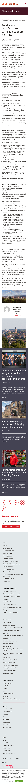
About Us (5, 737)
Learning (5, 685)
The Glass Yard (7, 646)
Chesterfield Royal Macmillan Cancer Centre (13, 649)
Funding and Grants (8, 569)
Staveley (5, 633)
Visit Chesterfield (7, 709)
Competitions (6, 725)
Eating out (6, 719)
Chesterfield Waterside (9, 625)
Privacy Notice (7, 748)
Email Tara (18, 315)
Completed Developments (10, 641)
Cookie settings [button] (9, 781)
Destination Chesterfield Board (11, 596)
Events (5, 717)
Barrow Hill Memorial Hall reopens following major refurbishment (13, 424)
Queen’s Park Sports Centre (10, 660)
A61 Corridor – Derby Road (10, 665)
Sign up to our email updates (11, 526)
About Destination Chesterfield (11, 594)
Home (4, 735)
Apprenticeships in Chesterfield (11, 699)
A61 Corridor (6, 657)
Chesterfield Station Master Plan (12, 630)
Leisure (5, 688)
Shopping (5, 714)
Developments (7, 622)
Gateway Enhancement (9, 668)
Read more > (5, 397)
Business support (8, 566)
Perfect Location (7, 556)
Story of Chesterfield (8, 693)
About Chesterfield (8, 683)
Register (5, 742)
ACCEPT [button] (19, 781)
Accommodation (7, 711)
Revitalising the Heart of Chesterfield (13, 635)
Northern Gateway (8, 643)
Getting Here (6, 722)
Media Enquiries (7, 602)
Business (5, 545)
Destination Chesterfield (10, 4)
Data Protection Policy (9, 745)
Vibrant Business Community (11, 561)
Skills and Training (8, 572)
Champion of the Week (9, 610)
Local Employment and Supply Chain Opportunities (13, 575)
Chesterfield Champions (9, 604)
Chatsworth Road (8, 673)
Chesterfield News (5, 19)
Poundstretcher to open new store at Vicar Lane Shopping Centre (14, 472)
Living (4, 691)
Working (5, 696)
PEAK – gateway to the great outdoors (13, 628)
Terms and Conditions (9, 753)
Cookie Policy (6, 750)
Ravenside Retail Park (9, 662)
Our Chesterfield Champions (10, 612)
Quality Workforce (8, 558)
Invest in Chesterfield (8, 553)
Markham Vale (7, 638)
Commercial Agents (8, 551)
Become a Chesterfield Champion (12, 607)
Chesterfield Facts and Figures (11, 564)
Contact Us (6, 740)
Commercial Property (9, 548)
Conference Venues (8, 578)
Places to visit (7, 727)
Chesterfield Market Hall (9, 670)
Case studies (6, 581)
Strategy (5, 599)
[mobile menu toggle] (25, 3)
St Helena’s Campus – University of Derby (12, 653)
